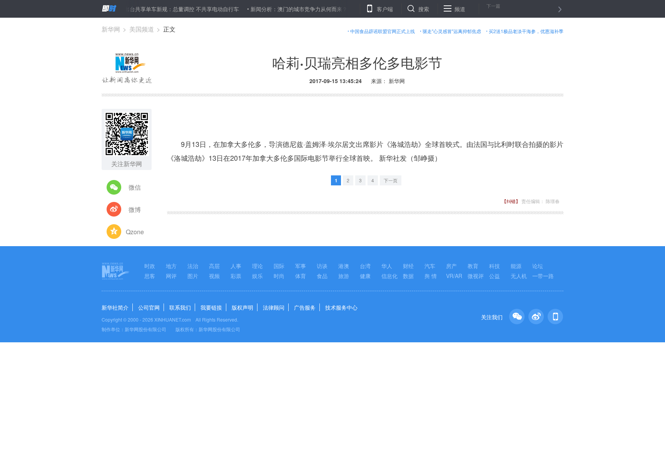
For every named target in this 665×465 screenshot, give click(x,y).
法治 (192, 265)
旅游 (343, 275)
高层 (214, 265)
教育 (473, 265)
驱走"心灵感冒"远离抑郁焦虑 (452, 31)
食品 (322, 275)
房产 (451, 265)
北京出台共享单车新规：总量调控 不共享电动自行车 (169, 9)
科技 (494, 265)
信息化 (389, 275)
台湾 (365, 265)
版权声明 (242, 307)
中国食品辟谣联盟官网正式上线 (382, 31)
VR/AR (454, 275)
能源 (516, 265)
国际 (279, 265)
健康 (365, 275)
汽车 (429, 265)
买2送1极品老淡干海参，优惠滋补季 (526, 31)
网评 (171, 275)
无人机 (519, 275)
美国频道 (141, 29)
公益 (494, 275)
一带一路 (543, 275)
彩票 (236, 275)
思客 (149, 275)
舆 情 (430, 275)
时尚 (279, 275)
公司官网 (149, 307)
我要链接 (211, 307)
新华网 (111, 29)
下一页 (391, 180)
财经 (408, 265)
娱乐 (257, 275)
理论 (257, 265)
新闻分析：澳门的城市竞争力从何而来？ (291, 9)
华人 (386, 265)
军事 (300, 265)
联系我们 (180, 307)
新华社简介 (115, 307)
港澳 (343, 265)
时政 (149, 265)
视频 (214, 275)
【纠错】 (511, 201)
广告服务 (305, 307)
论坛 (537, 265)
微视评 (476, 275)
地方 (171, 265)
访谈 (322, 265)
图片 (192, 275)
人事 (236, 265)
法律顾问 (273, 307)
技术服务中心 (341, 307)
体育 (300, 275)
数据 (408, 275)
